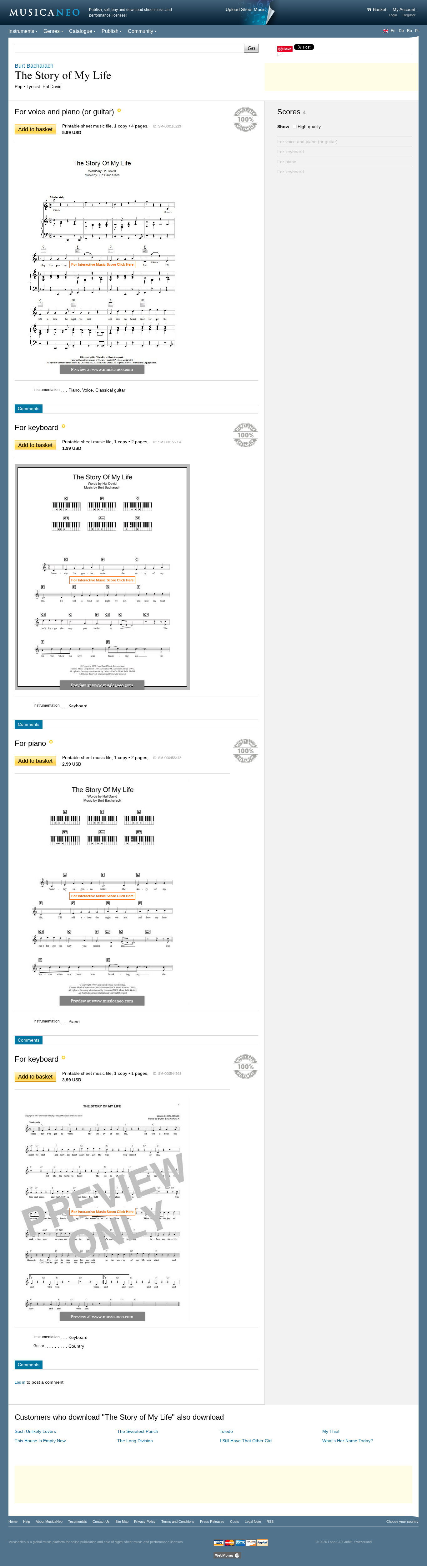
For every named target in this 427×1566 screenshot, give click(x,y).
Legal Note (253, 1521)
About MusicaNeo (49, 1521)
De (401, 31)
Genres (51, 31)
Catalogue (80, 31)
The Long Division (135, 1440)
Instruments (21, 31)
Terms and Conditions (177, 1521)
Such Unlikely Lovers (35, 1431)
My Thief (330, 1431)
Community (140, 31)
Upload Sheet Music (245, 9)
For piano (286, 161)
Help (26, 1521)
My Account (404, 9)
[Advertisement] (341, 75)
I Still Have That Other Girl (246, 1440)
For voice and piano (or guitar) (307, 141)
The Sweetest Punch (137, 1431)
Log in (20, 1382)
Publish (110, 31)
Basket (380, 9)
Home (13, 1521)
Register (409, 15)
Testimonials (77, 1521)
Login (393, 15)
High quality (309, 126)
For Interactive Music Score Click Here (102, 264)
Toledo (226, 1431)
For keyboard (290, 151)
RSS (270, 1521)
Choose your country (402, 1521)
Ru (409, 31)
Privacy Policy (145, 1521)
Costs (234, 1521)
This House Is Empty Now (40, 1440)
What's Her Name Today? (347, 1440)
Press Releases (212, 1521)
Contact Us (101, 1521)
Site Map (121, 1521)
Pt (417, 31)
